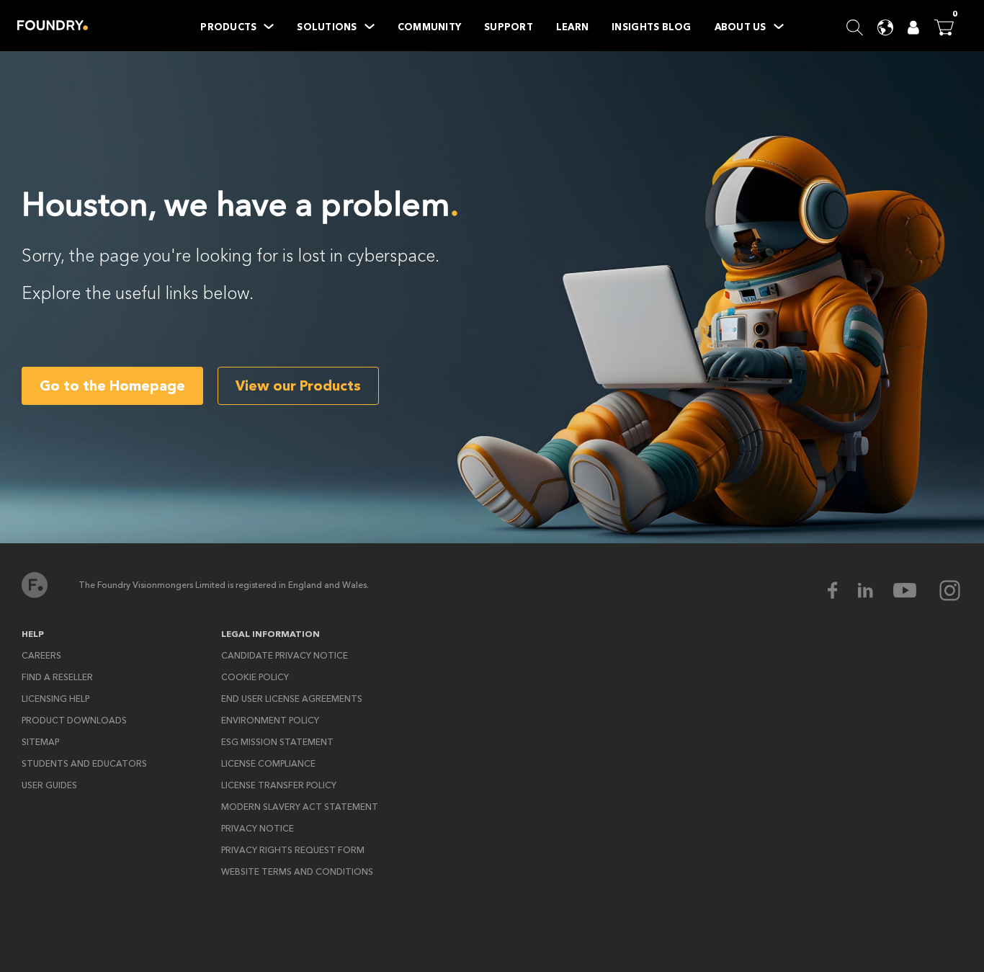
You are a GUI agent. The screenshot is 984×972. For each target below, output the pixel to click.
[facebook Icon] (842, 590)
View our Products (298, 386)
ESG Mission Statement (277, 742)
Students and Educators (84, 764)
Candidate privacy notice (284, 656)
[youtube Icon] (914, 590)
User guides (49, 785)
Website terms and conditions (297, 872)
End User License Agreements (291, 699)
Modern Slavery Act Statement (299, 807)
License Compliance (268, 764)
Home (52, 25)
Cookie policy (255, 677)
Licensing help (55, 699)
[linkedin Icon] (874, 590)
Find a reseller (57, 677)
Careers (41, 656)
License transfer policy (278, 785)
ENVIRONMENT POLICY (270, 720)
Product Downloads (74, 720)
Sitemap (40, 742)
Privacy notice (257, 829)
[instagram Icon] (949, 590)
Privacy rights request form (292, 850)
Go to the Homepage (112, 386)
